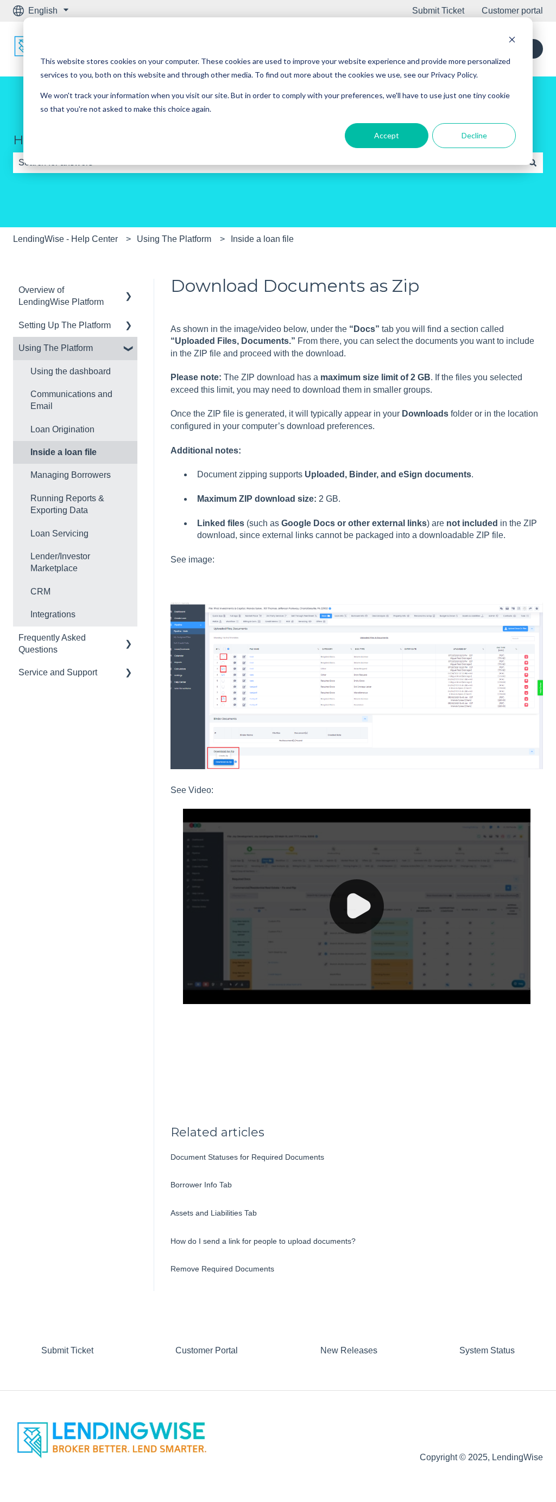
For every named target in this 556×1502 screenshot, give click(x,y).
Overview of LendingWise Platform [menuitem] (61, 295)
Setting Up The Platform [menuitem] (64, 325)
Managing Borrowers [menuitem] (70, 475)
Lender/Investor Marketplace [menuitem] (60, 562)
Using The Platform (174, 239)
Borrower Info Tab (201, 1184)
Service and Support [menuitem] (57, 672)
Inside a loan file (262, 239)
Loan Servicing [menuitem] (59, 533)
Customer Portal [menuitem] (206, 1350)
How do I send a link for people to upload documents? (263, 1241)
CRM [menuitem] (40, 591)
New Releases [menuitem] (348, 1350)
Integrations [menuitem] (52, 614)
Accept (386, 135)
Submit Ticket (438, 10)
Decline (474, 135)
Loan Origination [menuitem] (62, 429)
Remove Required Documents (222, 1268)
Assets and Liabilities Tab (213, 1213)
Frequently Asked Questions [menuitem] (52, 643)
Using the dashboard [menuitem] (70, 371)
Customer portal (512, 10)
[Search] (532, 162)
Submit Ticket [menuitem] (67, 1350)
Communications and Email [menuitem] (71, 400)
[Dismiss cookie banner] (512, 41)
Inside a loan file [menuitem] (63, 452)
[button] (128, 291)
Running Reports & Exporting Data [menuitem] (67, 504)
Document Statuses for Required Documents (247, 1157)
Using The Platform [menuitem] (55, 348)
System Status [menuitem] (487, 1350)
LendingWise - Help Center (65, 239)
